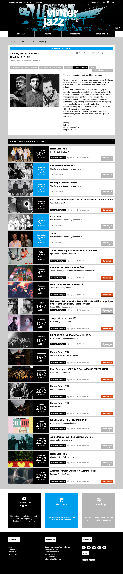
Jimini (53, 233)
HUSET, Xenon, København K (61, 372)
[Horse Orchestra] (20, 151)
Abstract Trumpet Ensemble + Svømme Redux (73, 470)
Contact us (12, 552)
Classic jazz (68, 67)
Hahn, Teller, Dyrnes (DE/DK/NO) (66, 284)
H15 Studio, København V (59, 152)
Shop (104, 2)
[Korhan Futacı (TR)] (20, 354)
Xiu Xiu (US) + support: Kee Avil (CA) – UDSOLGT (73, 250)
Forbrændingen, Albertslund (60, 322)
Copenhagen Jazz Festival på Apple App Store (85, 560)
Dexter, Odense (72, 355)
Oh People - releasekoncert (63, 182)
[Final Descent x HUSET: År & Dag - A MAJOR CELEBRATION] (20, 371)
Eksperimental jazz (45, 67)
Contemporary (57, 67)
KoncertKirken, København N (61, 307)
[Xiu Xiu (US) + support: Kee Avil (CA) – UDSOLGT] (20, 252)
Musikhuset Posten (57, 355)
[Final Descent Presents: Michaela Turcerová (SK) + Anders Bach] (20, 201)
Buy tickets (107, 210)
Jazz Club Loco (56, 271)
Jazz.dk (10, 42)
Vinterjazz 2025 (19, 42)
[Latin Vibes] (20, 218)
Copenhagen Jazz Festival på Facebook (84, 547)
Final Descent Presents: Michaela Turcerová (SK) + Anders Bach (81, 199)
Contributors (12, 549)
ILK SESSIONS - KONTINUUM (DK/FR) (68, 420)
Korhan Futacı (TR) (59, 352)
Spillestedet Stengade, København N (64, 254)
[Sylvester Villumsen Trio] (20, 167)
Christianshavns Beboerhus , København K (26, 61)
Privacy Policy (13, 554)
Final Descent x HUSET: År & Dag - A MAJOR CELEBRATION (79, 369)
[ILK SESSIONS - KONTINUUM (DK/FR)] (20, 422)
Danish (94, 2)
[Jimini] (20, 235)
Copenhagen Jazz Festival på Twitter (89, 547)
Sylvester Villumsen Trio (62, 165)
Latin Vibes (55, 216)
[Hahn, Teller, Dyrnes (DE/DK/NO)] (20, 286)
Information (75, 34)
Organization (102, 34)
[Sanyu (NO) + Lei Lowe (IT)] (20, 320)
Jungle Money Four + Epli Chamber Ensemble (72, 436)
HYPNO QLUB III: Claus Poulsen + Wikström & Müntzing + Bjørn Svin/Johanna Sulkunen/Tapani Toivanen (81, 302)
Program (21, 34)
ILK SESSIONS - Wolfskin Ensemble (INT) (70, 335)
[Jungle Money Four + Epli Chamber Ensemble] (20, 439)
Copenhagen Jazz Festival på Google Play (92, 560)
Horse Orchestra (58, 148)
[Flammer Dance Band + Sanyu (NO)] (20, 269)
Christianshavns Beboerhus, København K (66, 169)
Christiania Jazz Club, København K (63, 457)
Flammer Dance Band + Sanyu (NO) (67, 267)
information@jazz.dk (53, 559)
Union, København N (57, 203)
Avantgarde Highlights (80, 67)
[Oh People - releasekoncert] (20, 184)
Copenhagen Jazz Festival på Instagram (99, 547)
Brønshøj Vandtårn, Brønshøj (61, 474)
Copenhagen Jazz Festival (20, 2)
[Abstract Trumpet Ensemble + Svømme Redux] (20, 473)
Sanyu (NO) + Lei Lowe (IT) (63, 318)
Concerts (28, 42)
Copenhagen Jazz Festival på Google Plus (94, 547)
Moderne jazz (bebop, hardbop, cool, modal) (24, 67)
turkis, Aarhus (55, 406)
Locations (48, 34)
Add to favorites (108, 53)
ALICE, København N (58, 389)
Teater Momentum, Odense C (61, 288)
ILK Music (54, 338)
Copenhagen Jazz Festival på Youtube (104, 547)
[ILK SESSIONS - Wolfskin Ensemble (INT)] (20, 337)
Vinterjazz (39, 2)
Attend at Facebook (84, 53)
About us (11, 547)
